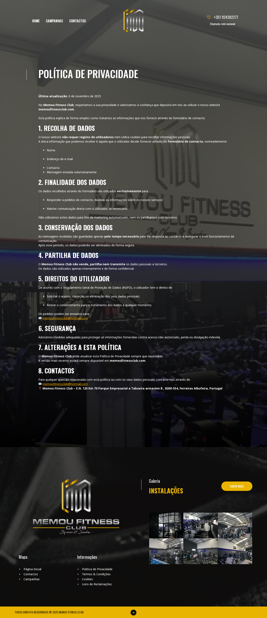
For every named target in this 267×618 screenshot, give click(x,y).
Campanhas (54, 20)
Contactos (77, 20)
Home (36, 20)
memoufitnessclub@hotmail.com (65, 318)
